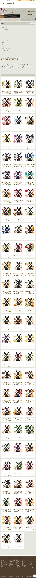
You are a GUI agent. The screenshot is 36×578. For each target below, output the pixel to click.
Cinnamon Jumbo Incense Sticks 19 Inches (18, 219)
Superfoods (2, 569)
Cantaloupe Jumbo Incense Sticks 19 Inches (6, 201)
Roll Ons (3, 31)
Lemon (23, 562)
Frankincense (24, 561)
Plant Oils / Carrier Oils (5, 36)
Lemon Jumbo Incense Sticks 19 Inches (30, 346)
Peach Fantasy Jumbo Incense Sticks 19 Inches (6, 437)
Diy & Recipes (10, 567)
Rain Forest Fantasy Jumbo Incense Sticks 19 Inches (18, 474)
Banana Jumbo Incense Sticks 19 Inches (6, 146)
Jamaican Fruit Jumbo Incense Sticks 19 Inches (29, 310)
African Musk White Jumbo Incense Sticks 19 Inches (30, 92)
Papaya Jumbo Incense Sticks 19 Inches (18, 419)
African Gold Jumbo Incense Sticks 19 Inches (6, 92)
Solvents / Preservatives (6, 48)
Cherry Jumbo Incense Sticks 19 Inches (18, 201)
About (24, 3)
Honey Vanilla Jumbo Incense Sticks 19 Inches (17, 310)
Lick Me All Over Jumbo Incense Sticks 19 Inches (18, 365)
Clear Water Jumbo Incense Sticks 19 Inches (6, 237)
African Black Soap (5, 52)
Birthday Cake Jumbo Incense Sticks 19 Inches (17, 146)
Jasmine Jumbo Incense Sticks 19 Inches (6, 328)
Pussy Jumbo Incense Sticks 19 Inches (6, 474)
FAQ (26, 3)
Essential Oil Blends (5, 27)
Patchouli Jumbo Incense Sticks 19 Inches (30, 419)
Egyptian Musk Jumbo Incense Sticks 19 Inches (6, 274)
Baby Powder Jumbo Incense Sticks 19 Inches (18, 128)
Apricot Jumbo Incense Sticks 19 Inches (30, 110)
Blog (9, 558)
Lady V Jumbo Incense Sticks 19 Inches (30, 328)
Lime (23, 563)
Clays (2, 44)
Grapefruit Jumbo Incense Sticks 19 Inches (6, 310)
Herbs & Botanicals (5, 40)
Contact (33, 3)
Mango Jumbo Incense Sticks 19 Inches (18, 383)
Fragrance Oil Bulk (5, 29)
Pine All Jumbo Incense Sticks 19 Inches (30, 437)
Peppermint (18, 564)
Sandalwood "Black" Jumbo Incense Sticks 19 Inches (6, 492)
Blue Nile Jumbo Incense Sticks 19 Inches (30, 165)
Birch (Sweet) (24, 565)
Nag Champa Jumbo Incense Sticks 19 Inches (6, 401)
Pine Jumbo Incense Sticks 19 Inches (6, 455)
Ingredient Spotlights (11, 560)
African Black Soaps (4, 564)
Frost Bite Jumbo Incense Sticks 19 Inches (18, 292)
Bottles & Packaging (5, 57)
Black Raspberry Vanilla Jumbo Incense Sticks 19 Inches (18, 165)
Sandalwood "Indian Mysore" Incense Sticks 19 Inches (18, 492)
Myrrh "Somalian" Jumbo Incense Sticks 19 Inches (30, 383)
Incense (2, 566)
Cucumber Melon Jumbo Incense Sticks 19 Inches (6, 255)
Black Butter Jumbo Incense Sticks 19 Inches (29, 146)
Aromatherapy (10, 564)
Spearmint (17, 565)
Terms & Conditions (24, 576)
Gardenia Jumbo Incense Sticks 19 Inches (29, 292)
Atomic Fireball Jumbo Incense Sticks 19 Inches (6, 128)
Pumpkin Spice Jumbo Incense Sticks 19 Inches (29, 455)
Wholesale (29, 3)
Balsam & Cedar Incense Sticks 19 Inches (30, 128)
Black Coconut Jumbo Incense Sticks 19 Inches (6, 165)
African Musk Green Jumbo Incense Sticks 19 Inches (18, 92)
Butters (3, 42)
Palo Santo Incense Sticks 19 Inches (6, 419)
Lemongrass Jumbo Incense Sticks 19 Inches (6, 365)
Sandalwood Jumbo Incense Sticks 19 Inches (29, 492)
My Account (8, 0)
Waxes (3, 46)
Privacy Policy (19, 576)
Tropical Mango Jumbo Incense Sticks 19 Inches (18, 528)
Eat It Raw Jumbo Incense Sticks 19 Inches (30, 255)
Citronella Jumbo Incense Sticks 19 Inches (30, 219)
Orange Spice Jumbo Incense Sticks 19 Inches (29, 401)
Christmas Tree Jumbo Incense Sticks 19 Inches (6, 219)
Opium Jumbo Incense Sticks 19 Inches (18, 401)
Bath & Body (10, 563)
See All (17, 567)
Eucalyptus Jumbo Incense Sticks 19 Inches (18, 274)
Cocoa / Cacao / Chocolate (6, 50)
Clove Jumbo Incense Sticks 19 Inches (18, 237)
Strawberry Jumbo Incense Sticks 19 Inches (18, 510)
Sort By (28, 23)
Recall (2, 571)
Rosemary (23, 564)
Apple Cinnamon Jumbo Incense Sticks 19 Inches (6, 110)
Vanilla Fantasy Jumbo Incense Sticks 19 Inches (29, 528)
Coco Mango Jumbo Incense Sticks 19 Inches (29, 237)
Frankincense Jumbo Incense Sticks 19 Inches (6, 292)
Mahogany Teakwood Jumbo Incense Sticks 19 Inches (6, 383)
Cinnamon (23, 560)
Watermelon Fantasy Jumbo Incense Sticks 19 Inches (6, 546)
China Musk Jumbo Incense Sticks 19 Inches (30, 201)
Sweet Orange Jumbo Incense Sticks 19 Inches (29, 510)
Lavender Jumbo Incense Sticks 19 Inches (6, 346)
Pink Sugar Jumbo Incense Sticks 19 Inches (18, 455)
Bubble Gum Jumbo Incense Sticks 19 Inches (18, 183)
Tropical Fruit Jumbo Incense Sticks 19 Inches (6, 528)
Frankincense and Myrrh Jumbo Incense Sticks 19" (29, 274)
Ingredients (18, 558)
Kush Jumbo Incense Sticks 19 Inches (18, 328)
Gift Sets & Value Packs (6, 38)
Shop (21, 3)
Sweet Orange (18, 566)
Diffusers (3, 33)
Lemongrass (18, 563)
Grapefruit (17, 562)
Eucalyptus (17, 561)
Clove (17, 560)
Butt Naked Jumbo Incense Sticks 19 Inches (29, 183)
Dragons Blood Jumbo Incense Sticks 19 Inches (18, 255)
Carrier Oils (10, 562)
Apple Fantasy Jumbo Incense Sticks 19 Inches (18, 110)
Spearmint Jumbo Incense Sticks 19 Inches (6, 510)
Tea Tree (23, 566)
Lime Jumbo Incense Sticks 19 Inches (29, 365)
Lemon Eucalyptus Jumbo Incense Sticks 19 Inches (18, 346)
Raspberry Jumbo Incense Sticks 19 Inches (30, 474)
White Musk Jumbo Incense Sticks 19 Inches (18, 546)
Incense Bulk (4, 54)
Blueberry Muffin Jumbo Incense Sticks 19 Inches (6, 183)
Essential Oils (4, 25)
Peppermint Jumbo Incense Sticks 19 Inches (18, 437)
